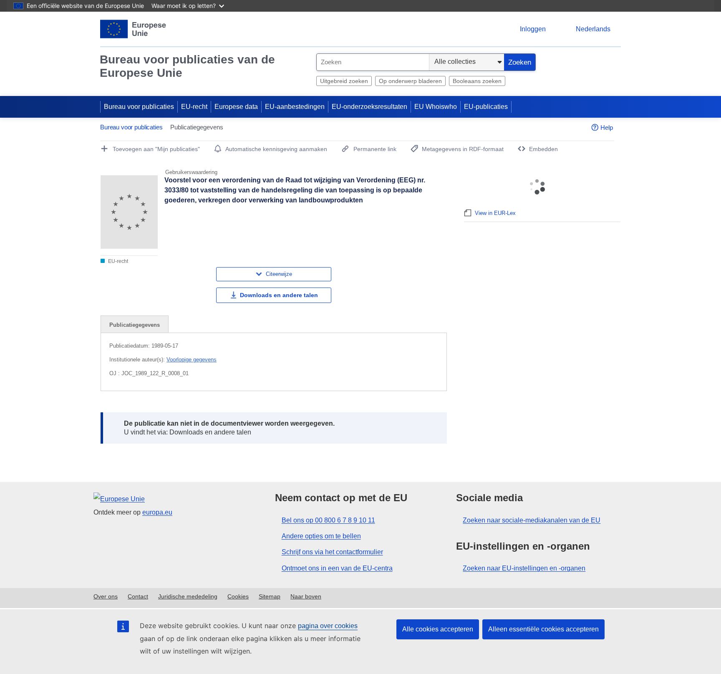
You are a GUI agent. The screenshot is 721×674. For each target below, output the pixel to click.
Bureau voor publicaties (139, 106)
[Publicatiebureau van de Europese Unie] (133, 29)
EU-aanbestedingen (295, 106)
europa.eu (157, 512)
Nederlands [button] (593, 29)
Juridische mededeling (187, 596)
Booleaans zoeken (477, 81)
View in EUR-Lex (495, 213)
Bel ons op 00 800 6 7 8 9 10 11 (328, 520)
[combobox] (373, 62)
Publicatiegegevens (134, 325)
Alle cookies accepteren (437, 629)
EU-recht (194, 106)
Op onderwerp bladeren (410, 81)
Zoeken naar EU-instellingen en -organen (524, 568)
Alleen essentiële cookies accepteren (543, 629)
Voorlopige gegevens (191, 359)
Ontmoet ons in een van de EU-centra (337, 568)
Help (606, 127)
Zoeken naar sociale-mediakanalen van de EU (531, 520)
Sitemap (269, 596)
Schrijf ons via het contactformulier (332, 551)
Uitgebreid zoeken (344, 81)
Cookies (238, 596)
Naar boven (305, 596)
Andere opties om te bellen (321, 536)
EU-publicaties (486, 106)
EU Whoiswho (435, 106)
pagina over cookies (328, 625)
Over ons (105, 596)
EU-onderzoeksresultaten (369, 106)
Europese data (236, 106)
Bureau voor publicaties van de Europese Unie (187, 66)
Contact (138, 596)
